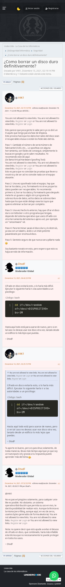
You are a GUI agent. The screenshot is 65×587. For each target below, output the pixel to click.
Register (19, 121)
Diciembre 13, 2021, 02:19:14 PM (18, 108)
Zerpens (50, 584)
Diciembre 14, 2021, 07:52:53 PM (18, 483)
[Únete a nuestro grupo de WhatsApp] (54, 576)
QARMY (58, 584)
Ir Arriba (7, 556)
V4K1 (21, 97)
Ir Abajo (7, 82)
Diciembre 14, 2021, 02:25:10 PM (18, 364)
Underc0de (8, 568)
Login (29, 121)
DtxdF (21, 264)
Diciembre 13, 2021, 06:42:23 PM (18, 278)
